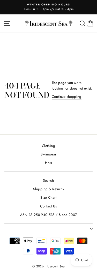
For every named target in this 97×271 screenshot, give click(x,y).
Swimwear (49, 154)
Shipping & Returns (48, 188)
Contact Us (48, 206)
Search (48, 180)
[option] (48, 7)
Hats (48, 162)
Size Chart (48, 197)
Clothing (48, 145)
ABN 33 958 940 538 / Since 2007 (48, 214)
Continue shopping (66, 96)
